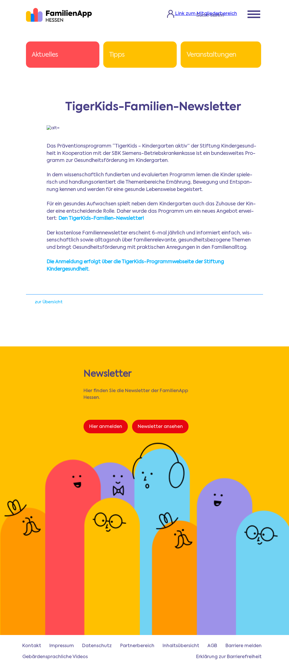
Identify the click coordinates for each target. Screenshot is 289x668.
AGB (212, 646)
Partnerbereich (137, 646)
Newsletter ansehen (160, 427)
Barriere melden (243, 646)
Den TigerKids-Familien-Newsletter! (101, 218)
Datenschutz (97, 646)
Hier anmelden (105, 427)
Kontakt (31, 646)
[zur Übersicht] (29, 304)
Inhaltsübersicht (181, 646)
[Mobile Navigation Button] (254, 15)
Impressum (61, 646)
